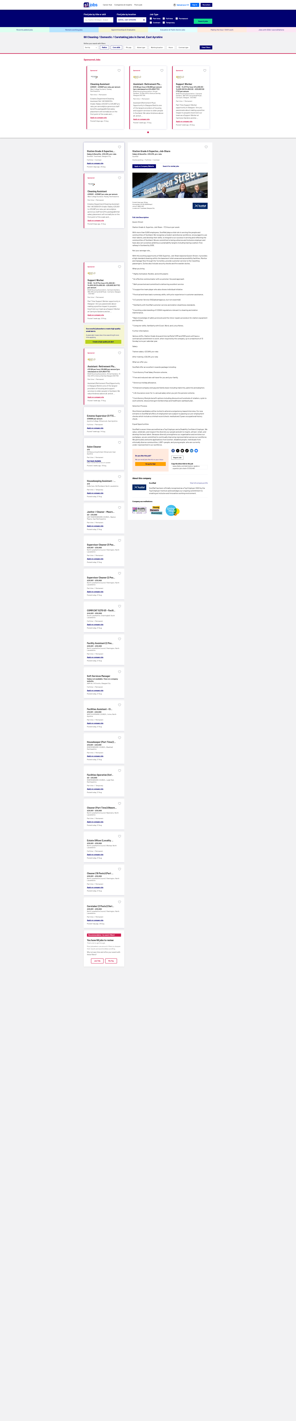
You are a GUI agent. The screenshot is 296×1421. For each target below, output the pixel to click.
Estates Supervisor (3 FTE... (101, 415)
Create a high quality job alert (103, 342)
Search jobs (203, 21)
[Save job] (119, 70)
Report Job (177, 458)
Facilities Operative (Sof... (100, 774)
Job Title (97, 961)
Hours (171, 47)
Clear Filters (206, 47)
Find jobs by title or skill (95, 14)
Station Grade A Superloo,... (101, 151)
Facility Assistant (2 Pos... (100, 643)
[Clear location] (144, 20)
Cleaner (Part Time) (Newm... (102, 807)
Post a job (138, 5)
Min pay (128, 47)
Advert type (141, 47)
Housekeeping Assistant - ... (101, 480)
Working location (157, 47)
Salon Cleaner (94, 446)
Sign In (194, 5)
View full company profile (199, 483)
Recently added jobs (24, 30)
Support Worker (184, 84)
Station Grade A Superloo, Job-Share (151, 151)
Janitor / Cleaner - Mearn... (100, 511)
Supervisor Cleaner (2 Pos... (101, 577)
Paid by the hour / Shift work (222, 30)
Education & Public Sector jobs (172, 30)
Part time (156, 18)
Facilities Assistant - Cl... (99, 709)
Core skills (116, 47)
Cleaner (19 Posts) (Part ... (100, 873)
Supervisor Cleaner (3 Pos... (101, 544)
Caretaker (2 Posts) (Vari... (100, 906)
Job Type (154, 14)
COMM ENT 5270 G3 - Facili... (101, 610)
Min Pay (111, 961)
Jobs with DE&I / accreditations (271, 30)
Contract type (183, 47)
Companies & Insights (123, 5)
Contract (156, 22)
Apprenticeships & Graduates (123, 30)
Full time (169, 18)
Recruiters (206, 5)
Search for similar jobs (171, 166)
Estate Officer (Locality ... (100, 840)
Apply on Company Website (144, 166)
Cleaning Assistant (100, 84)
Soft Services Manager (98, 676)
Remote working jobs (74, 30)
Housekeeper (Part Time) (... (101, 742)
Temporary (170, 22)
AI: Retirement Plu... (147, 84)
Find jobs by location (126, 14)
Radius (104, 47)
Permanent (183, 18)
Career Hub (107, 5)
